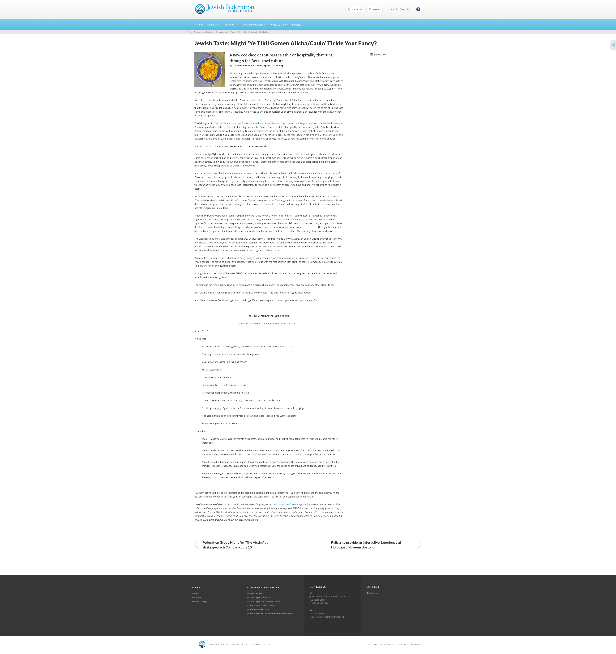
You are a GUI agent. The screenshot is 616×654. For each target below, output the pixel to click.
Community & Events (203, 32)
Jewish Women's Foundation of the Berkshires (270, 613)
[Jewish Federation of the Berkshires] (224, 9)
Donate (194, 593)
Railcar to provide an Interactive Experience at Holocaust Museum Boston (366, 544)
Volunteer (196, 597)
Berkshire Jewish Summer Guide (263, 601)
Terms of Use (416, 644)
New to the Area (255, 593)
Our (229, 24)
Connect (377, 9)
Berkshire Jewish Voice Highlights (253, 32)
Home (199, 24)
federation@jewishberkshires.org (327, 616)
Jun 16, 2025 (380, 54)
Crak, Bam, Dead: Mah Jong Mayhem (292, 504)
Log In (391, 9)
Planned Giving (199, 601)
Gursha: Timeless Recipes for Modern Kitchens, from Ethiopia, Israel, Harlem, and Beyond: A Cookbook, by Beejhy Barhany (279, 123)
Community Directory (258, 609)
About (212, 24)
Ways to (278, 24)
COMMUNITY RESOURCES (263, 587)
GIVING (195, 587)
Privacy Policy (402, 644)
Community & (253, 24)
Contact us (357, 9)
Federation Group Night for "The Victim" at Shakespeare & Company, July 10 (235, 544)
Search (403, 9)
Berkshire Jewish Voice (225, 32)
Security (296, 24)
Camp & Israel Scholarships (261, 605)
